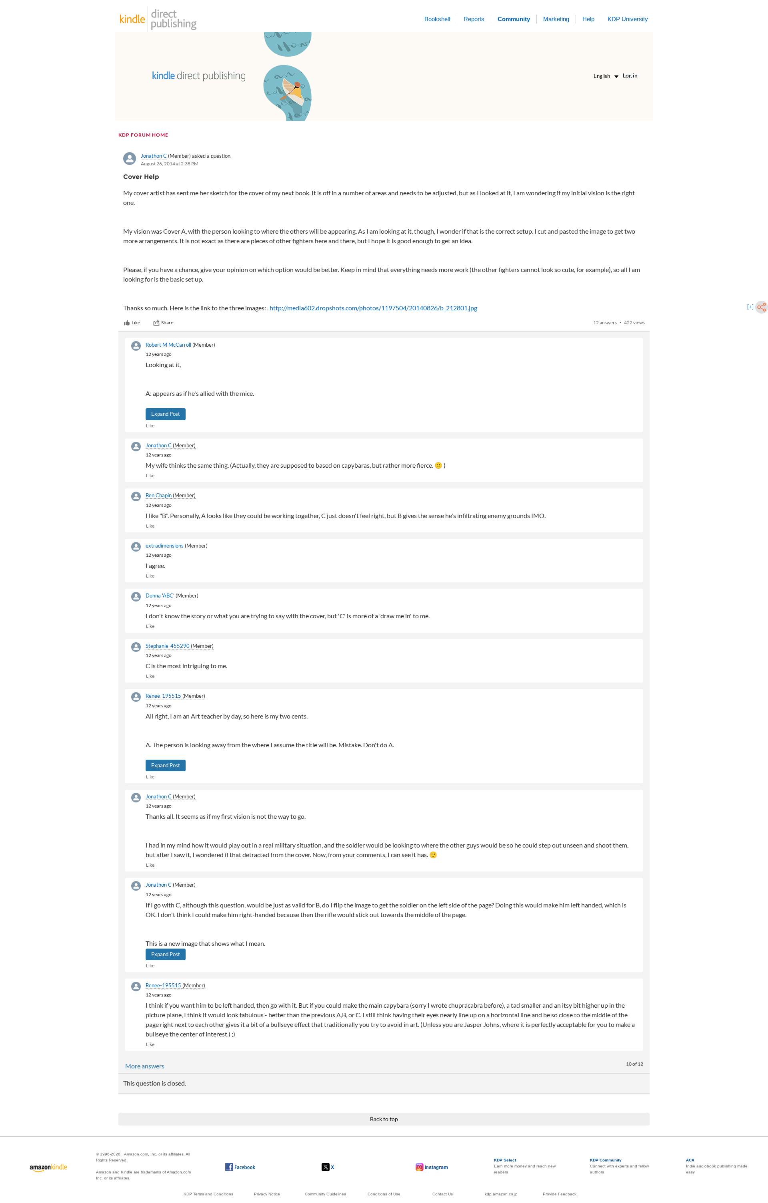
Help (588, 19)
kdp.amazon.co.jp (501, 1194)
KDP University (628, 19)
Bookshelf (437, 19)
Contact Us (442, 1194)
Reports (474, 19)
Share (167, 323)
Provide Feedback (559, 1194)
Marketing (556, 19)
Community (514, 19)
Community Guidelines (325, 1194)
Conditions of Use (384, 1194)
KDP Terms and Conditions (208, 1194)
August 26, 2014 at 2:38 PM (169, 164)
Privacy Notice (267, 1194)
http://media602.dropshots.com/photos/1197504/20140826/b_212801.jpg (373, 308)
